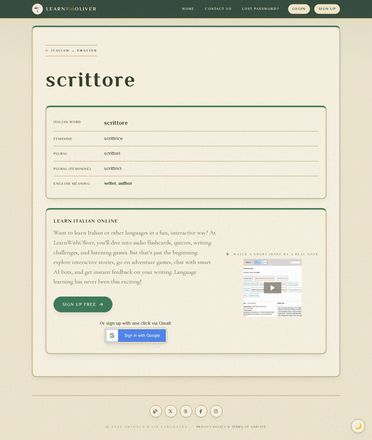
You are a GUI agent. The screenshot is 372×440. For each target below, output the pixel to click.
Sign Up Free (79, 304)
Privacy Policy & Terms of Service (231, 426)
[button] (272, 287)
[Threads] (186, 411)
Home (188, 9)
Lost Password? (260, 9)
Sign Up (327, 9)
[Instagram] (216, 411)
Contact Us (218, 9)
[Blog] (156, 411)
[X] (171, 411)
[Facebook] (201, 411)
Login (299, 9)
